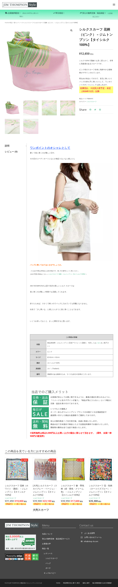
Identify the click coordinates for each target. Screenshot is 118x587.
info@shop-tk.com (91, 541)
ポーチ (48, 568)
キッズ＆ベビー (50, 573)
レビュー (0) (11, 151)
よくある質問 (89, 533)
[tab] (16, 145)
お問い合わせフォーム (93, 537)
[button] (71, 30)
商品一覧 (12, 23)
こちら (98, 343)
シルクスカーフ (28, 23)
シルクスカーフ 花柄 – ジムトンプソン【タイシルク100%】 (67, 274)
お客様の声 (46, 543)
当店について (47, 534)
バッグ (48, 563)
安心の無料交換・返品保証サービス (56, 539)
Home (7, 23)
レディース (19, 23)
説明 (7, 145)
